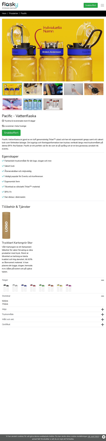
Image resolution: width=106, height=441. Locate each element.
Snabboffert (90, 5)
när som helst (93, 436)
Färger (5, 280)
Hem (4, 13)
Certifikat (6, 324)
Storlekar (6, 296)
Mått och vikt (8, 319)
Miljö (4, 309)
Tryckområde (8, 314)
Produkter (13, 13)
